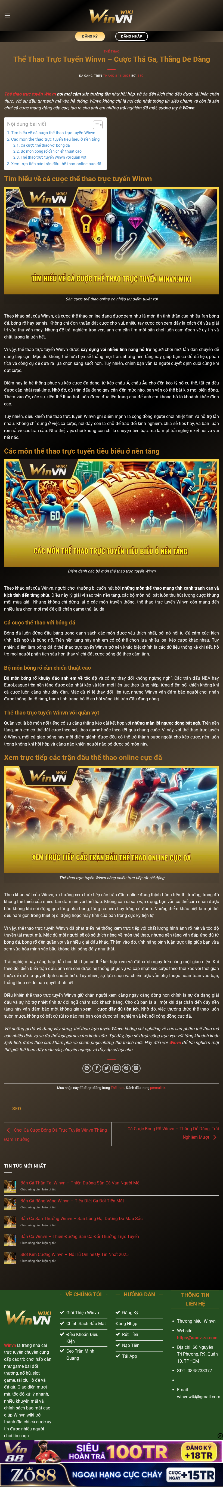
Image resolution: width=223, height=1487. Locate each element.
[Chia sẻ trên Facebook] (96, 1068)
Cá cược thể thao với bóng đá (45, 145)
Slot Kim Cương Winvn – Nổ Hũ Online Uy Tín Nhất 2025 (74, 1254)
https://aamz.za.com (197, 1337)
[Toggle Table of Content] (95, 125)
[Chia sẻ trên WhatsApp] (86, 1068)
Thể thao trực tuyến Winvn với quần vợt (54, 157)
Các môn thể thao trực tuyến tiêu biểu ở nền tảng (56, 139)
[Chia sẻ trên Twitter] (106, 1068)
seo (141, 76)
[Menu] (7, 15)
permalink (157, 1088)
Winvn (175, 1042)
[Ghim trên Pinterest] (126, 1068)
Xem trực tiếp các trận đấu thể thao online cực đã (56, 163)
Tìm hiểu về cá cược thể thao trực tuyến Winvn (53, 132)
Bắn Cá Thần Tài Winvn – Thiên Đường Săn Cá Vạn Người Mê (79, 1183)
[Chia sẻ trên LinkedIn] (136, 1068)
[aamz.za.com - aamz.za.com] (111, 15)
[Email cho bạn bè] (116, 1068)
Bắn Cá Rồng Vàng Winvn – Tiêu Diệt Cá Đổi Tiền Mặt (72, 1200)
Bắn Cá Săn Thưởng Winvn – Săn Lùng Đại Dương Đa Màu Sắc (81, 1218)
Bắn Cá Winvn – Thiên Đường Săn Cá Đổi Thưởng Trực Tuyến (79, 1236)
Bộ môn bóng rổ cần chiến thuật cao (51, 151)
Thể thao (111, 51)
